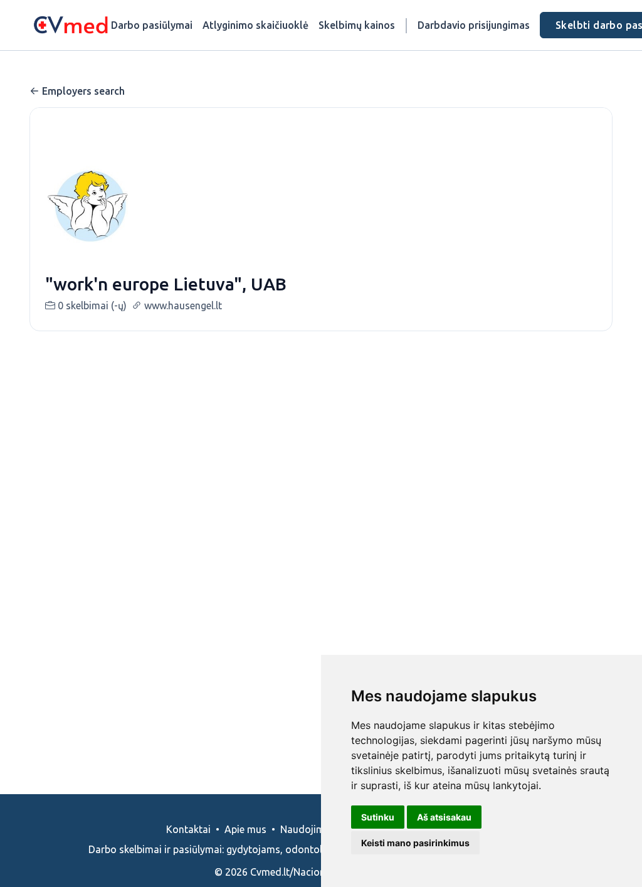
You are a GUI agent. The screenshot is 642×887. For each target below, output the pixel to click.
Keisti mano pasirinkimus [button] (415, 842)
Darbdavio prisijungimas (474, 25)
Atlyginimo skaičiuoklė (255, 25)
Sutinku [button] (377, 817)
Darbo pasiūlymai (151, 25)
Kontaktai (188, 829)
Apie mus (245, 829)
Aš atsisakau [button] (444, 817)
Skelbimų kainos (356, 25)
